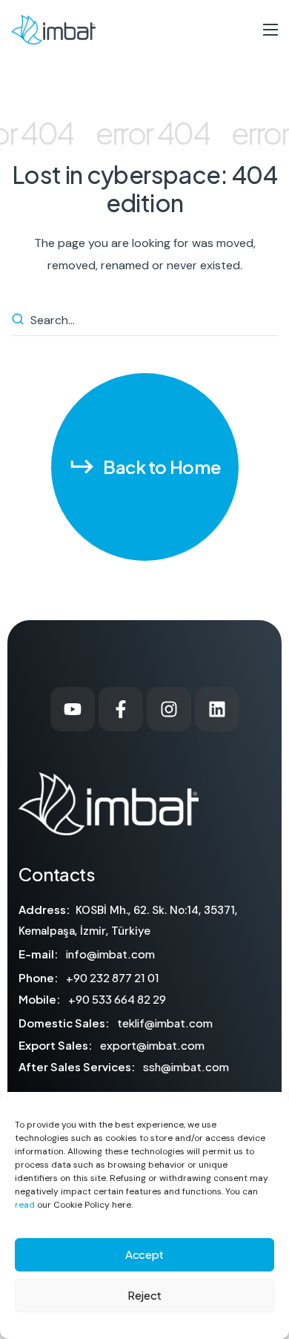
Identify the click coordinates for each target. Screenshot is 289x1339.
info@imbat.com (110, 954)
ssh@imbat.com (186, 1066)
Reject (144, 1295)
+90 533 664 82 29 (117, 999)
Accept (144, 1254)
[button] (145, 467)
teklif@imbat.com (165, 1023)
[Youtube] (72, 709)
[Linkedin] (217, 709)
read (25, 1205)
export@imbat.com (152, 1045)
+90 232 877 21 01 (112, 977)
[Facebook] (121, 709)
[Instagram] (169, 709)
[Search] (20, 320)
